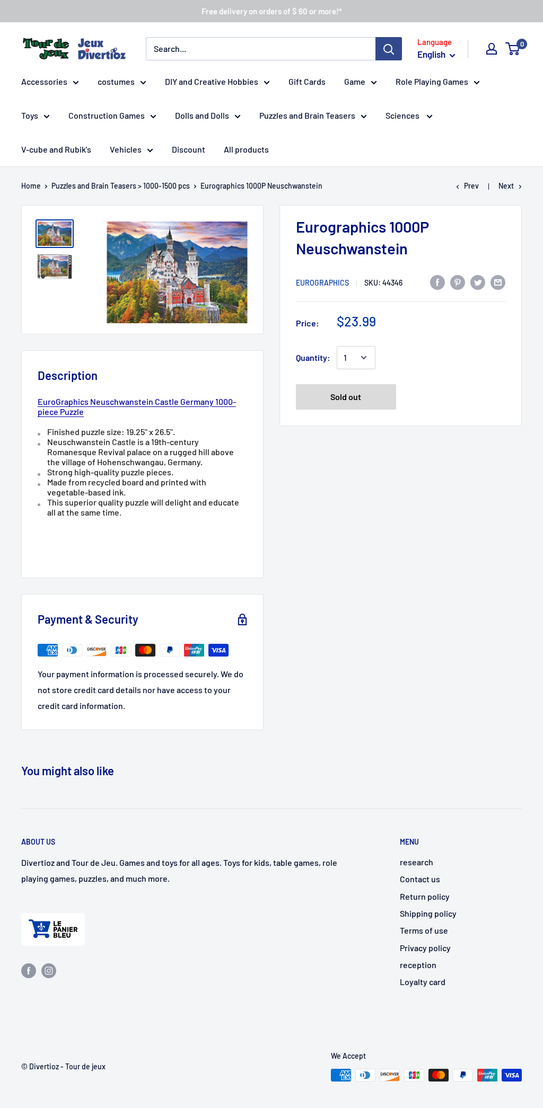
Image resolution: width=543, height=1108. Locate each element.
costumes (116, 81)
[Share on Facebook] (437, 281)
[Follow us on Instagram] (48, 970)
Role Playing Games (432, 81)
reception (418, 965)
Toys (29, 115)
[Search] (388, 48)
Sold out (345, 397)
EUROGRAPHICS (322, 282)
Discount (188, 149)
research (416, 862)
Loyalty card (422, 982)
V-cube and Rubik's (56, 149)
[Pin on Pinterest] (457, 281)
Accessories (44, 81)
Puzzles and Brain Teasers (307, 115)
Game (354, 81)
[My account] (491, 49)
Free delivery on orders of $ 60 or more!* (272, 11)
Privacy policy (425, 948)
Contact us (420, 879)
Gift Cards (307, 81)
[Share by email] (498, 281)
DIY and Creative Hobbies (211, 81)
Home (31, 185)
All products (246, 149)
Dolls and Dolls (202, 115)
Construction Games (106, 115)
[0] (513, 48)
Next (506, 185)
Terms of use (424, 930)
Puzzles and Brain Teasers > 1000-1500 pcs (120, 185)
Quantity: (313, 357)
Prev (471, 185)
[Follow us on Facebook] (28, 970)
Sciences (403, 115)
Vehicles (126, 149)
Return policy (425, 896)
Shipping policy (428, 913)
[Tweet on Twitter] (477, 281)
